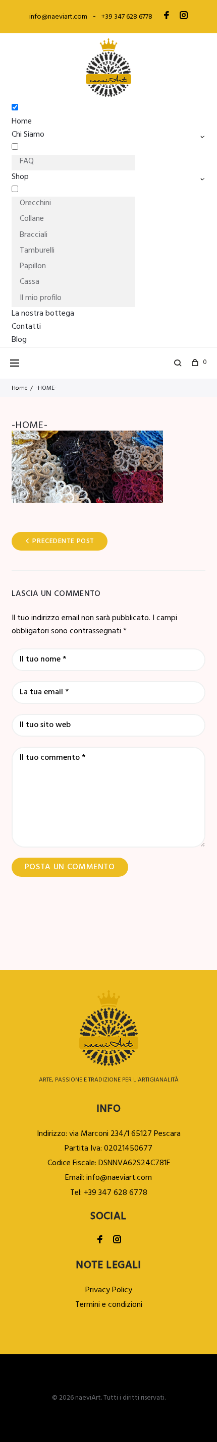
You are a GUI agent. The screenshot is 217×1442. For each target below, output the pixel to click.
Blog (19, 339)
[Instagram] (184, 16)
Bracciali (33, 235)
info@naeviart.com (58, 17)
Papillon (33, 266)
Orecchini (35, 203)
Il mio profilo (41, 298)
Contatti (26, 326)
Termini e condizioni (108, 1304)
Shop (20, 177)
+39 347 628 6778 (126, 17)
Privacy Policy (108, 1290)
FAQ (27, 161)
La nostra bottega (43, 313)
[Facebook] (166, 16)
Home (22, 121)
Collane (32, 218)
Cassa (29, 281)
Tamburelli (37, 250)
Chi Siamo (28, 134)
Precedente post (63, 541)
